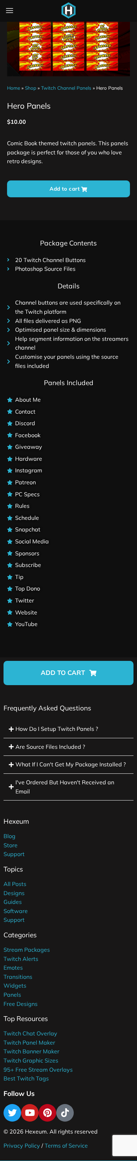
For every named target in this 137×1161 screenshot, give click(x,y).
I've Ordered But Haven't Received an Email (64, 787)
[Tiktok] (65, 1113)
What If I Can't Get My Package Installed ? (70, 764)
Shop (30, 88)
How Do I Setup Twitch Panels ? (56, 728)
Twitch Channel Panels (66, 88)
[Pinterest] (47, 1113)
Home (13, 88)
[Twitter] (12, 1113)
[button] (68, 673)
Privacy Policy (22, 1145)
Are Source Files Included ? (50, 746)
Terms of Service (66, 1145)
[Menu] (9, 10)
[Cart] (85, 11)
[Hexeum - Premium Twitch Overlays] (68, 10)
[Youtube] (30, 1113)
